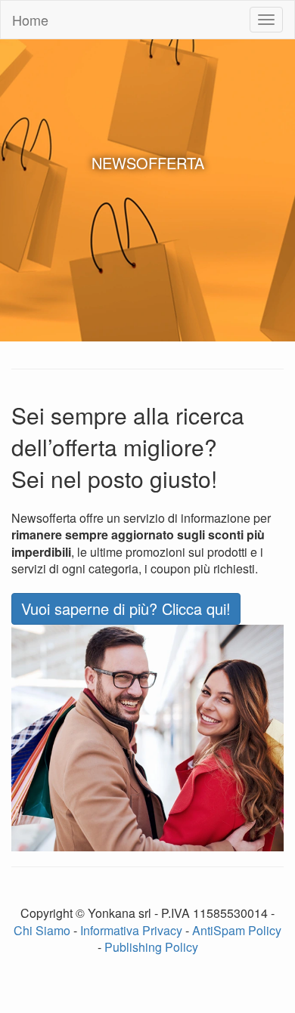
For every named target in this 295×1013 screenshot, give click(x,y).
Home (30, 19)
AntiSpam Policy (236, 930)
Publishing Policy (151, 947)
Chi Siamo (42, 930)
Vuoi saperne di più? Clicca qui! (126, 608)
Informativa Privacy (131, 930)
